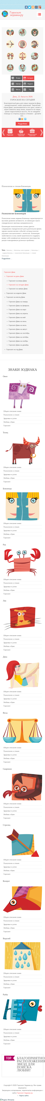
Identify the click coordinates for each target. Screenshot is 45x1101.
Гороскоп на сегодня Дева (18, 285)
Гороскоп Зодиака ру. (25, 1093)
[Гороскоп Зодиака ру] (13, 14)
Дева (5, 657)
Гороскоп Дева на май (17, 317)
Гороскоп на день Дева (15, 276)
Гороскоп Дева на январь (18, 302)
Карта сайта (23, 1095)
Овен (5, 376)
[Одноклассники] (33, 7)
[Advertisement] (22, 159)
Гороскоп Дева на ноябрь (18, 341)
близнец (9, 250)
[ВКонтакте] (26, 7)
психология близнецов (22, 253)
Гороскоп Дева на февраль (19, 305)
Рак (4, 544)
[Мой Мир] (36, 7)
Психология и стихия (11, 415)
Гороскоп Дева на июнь (17, 321)
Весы (5, 713)
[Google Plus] (39, 7)
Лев (4, 601)
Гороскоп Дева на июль (17, 325)
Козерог (6, 881)
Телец (5, 432)
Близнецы (7, 488)
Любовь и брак (9, 422)
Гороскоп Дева (9, 272)
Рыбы (5, 994)
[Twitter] (29, 7)
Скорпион (7, 769)
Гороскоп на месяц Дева (15, 297)
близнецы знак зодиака (21, 250)
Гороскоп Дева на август (18, 329)
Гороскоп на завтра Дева (18, 289)
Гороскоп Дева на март (17, 309)
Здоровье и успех (10, 418)
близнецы (34, 250)
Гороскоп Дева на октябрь (18, 337)
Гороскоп (6, 425)
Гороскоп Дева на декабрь (19, 345)
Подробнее (22, 124)
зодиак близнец (7, 253)
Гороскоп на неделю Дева (16, 293)
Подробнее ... (7, 258)
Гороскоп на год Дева (14, 349)
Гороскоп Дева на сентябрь (19, 333)
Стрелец (6, 825)
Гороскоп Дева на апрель (18, 313)
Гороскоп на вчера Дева (18, 281)
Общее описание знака (12, 411)
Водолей (6, 938)
